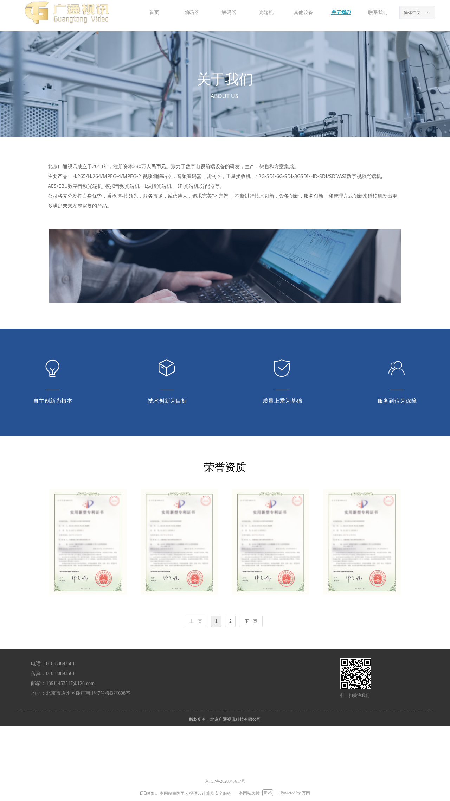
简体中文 (412, 12)
